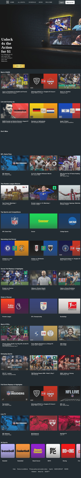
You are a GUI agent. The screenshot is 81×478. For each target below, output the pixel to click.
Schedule (32, 2)
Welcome (48, 2)
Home (12, 2)
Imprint (51, 469)
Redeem (34, 471)
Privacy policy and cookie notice (38, 469)
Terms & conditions (22, 469)
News (41, 2)
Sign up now (70, 2)
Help (14, 469)
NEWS (66, 469)
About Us (40, 471)
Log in (61, 2)
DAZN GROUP (58, 469)
